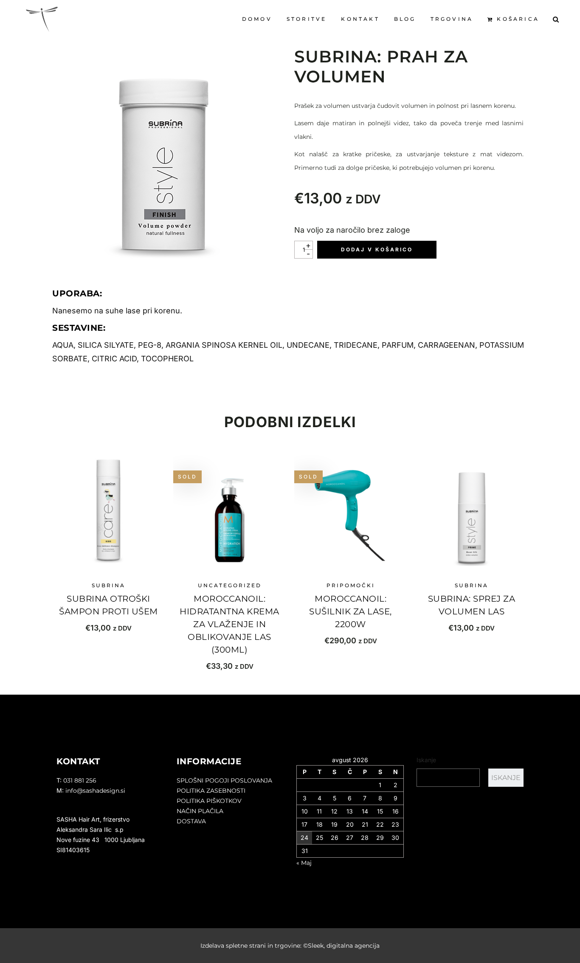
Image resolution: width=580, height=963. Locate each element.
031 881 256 (79, 780)
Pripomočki (351, 585)
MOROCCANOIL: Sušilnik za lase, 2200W (350, 611)
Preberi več (229, 666)
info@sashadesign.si (95, 790)
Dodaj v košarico (377, 249)
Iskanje (426, 759)
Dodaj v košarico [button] (108, 628)
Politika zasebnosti (211, 790)
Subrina (108, 585)
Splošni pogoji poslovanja (224, 780)
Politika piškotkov (209, 801)
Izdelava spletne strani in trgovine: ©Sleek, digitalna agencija (290, 945)
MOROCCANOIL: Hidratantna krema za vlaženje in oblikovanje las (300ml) (229, 624)
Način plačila (200, 811)
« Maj (304, 863)
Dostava (191, 821)
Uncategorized (230, 585)
